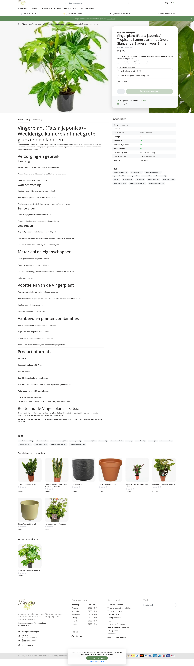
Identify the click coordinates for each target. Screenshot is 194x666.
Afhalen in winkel (120, 172)
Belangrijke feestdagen (117, 624)
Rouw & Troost (70, 8)
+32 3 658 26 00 (23, 625)
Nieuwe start (153, 179)
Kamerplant (134, 176)
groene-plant (119, 176)
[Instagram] (77, 636)
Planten (33, 8)
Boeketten (22, 8)
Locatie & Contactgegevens (118, 627)
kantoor (146, 176)
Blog (109, 621)
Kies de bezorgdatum (125, 58)
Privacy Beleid (113, 630)
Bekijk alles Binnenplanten (127, 32)
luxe (116, 179)
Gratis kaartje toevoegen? (127, 67)
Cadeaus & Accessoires (51, 8)
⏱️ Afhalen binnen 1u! (28, 14)
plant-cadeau (168, 179)
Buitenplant (136, 172)
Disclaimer (111, 634)
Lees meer (111, 19)
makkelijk (127, 179)
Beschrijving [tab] (24, 119)
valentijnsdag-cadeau (137, 183)
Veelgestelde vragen (116, 611)
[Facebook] (73, 636)
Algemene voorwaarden (117, 637)
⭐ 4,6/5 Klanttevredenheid (72, 14)
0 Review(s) (120, 47)
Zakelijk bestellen (114, 618)
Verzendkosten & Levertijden (119, 608)
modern (140, 179)
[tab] (38, 119)
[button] (166, 3)
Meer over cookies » (97, 661)
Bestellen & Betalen (115, 605)
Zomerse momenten (156, 183)
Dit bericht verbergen (97, 658)
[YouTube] (82, 636)
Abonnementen (87, 8)
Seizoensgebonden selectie (167, 14)
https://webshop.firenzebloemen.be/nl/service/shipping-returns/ (147, 56)
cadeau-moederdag (153, 172)
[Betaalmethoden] (128, 655)
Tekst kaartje (122, 82)
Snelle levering (120, 183)
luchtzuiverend (160, 176)
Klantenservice (113, 614)
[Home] (18, 24)
